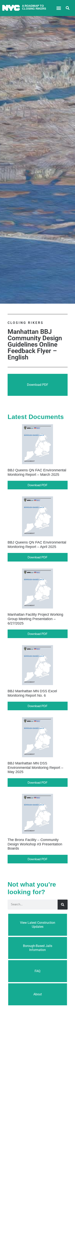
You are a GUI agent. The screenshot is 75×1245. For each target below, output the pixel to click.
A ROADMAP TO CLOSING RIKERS (34, 7)
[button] (58, 8)
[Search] (63, 905)
